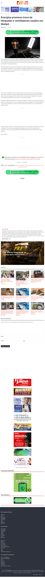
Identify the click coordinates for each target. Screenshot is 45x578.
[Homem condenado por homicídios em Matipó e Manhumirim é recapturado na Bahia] (7, 274)
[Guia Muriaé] (22, 3)
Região (9, 13)
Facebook (17, 165)
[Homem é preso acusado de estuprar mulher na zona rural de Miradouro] (37, 306)
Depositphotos (26, 467)
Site (24, 340)
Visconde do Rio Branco (5, 551)
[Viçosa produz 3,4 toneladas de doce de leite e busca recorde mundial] (7, 292)
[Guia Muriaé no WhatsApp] (22, 32)
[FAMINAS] (22, 9)
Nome (2, 336)
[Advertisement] (22, 83)
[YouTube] (7, 239)
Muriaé (2, 523)
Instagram (22, 165)
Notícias (5, 13)
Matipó (2, 541)
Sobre (24, 570)
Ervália (2, 536)
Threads (35, 165)
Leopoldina (3, 535)
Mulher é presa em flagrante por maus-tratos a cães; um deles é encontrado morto (37, 297)
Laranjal (2, 533)
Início (3, 13)
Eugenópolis (3, 518)
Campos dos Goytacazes (5, 558)
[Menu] (1, 3)
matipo (22, 178)
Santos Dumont (4, 545)
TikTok (38, 165)
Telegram (30, 165)
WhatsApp (25, 166)
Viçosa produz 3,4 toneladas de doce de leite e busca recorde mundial (7, 297)
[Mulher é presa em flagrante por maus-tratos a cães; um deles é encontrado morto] (37, 292)
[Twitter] (5, 239)
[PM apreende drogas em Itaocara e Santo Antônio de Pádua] (22, 292)
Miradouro (3, 522)
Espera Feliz (3, 517)
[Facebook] (4, 239)
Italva (2, 559)
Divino (2, 515)
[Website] (2, 239)
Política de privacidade (36, 570)
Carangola (3, 514)
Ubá (1, 549)
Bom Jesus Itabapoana (5, 557)
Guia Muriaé (4, 27)
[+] (4, 523)
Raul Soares (3, 544)
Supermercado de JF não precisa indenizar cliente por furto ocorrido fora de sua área (37, 280)
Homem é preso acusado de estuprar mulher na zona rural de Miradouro (37, 312)
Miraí (2, 520)
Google (26, 165)
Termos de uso (28, 570)
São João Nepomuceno (5, 546)
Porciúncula (3, 564)
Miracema (2, 562)
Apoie (42, 570)
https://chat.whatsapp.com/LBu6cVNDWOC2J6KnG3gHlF (27, 159)
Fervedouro (3, 519)
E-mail (2, 340)
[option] (22, 253)
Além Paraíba (3, 528)
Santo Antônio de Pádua (5, 565)
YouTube (20, 166)
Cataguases (3, 530)
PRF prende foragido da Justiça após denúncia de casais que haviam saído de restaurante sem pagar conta (14, 253)
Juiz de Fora (3, 531)
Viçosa (2, 550)
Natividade (3, 563)
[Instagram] (8, 239)
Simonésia (3, 547)
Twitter (42, 165)
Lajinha (2, 532)
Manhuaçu (3, 537)
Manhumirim (3, 540)
